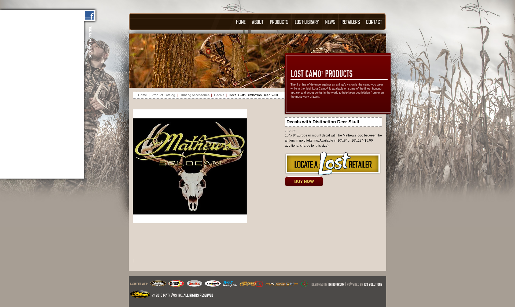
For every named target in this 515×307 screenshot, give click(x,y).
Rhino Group (336, 284)
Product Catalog (163, 95)
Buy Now (304, 181)
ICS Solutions (373, 284)
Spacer (181, 21)
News (330, 21)
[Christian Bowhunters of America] (304, 285)
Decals (219, 95)
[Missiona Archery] (282, 285)
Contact (374, 21)
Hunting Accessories (194, 95)
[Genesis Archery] (194, 285)
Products (279, 21)
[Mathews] (158, 285)
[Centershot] (213, 285)
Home (241, 21)
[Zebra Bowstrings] (230, 285)
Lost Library (307, 21)
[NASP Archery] (176, 285)
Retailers (351, 21)
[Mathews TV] (251, 285)
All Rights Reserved (198, 295)
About (258, 21)
